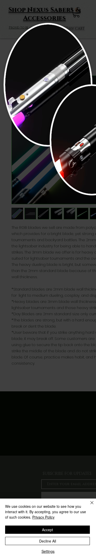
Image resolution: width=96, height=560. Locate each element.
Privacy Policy (43, 517)
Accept (47, 529)
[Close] (89, 506)
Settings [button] (48, 551)
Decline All (47, 541)
